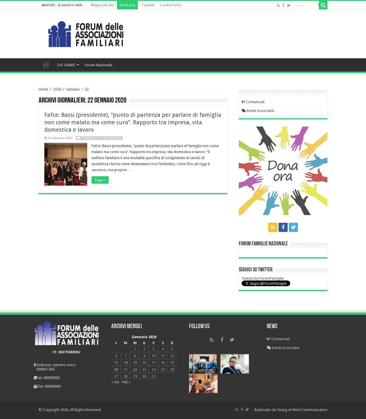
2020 (57, 89)
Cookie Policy (171, 5)
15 (135, 362)
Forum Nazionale (98, 65)
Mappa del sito (102, 5)
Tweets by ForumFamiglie (263, 278)
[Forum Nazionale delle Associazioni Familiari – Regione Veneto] (86, 33)
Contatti (148, 5)
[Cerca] (323, 5)
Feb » (126, 382)
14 (126, 362)
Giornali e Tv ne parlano (101, 138)
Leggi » (100, 180)
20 (116, 369)
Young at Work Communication (302, 410)
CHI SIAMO (66, 65)
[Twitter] (288, 5)
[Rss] (278, 5)
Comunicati (254, 102)
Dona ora (127, 5)
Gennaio (73, 89)
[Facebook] (283, 5)
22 (135, 369)
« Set (115, 382)
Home (46, 64)
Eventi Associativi (260, 111)
